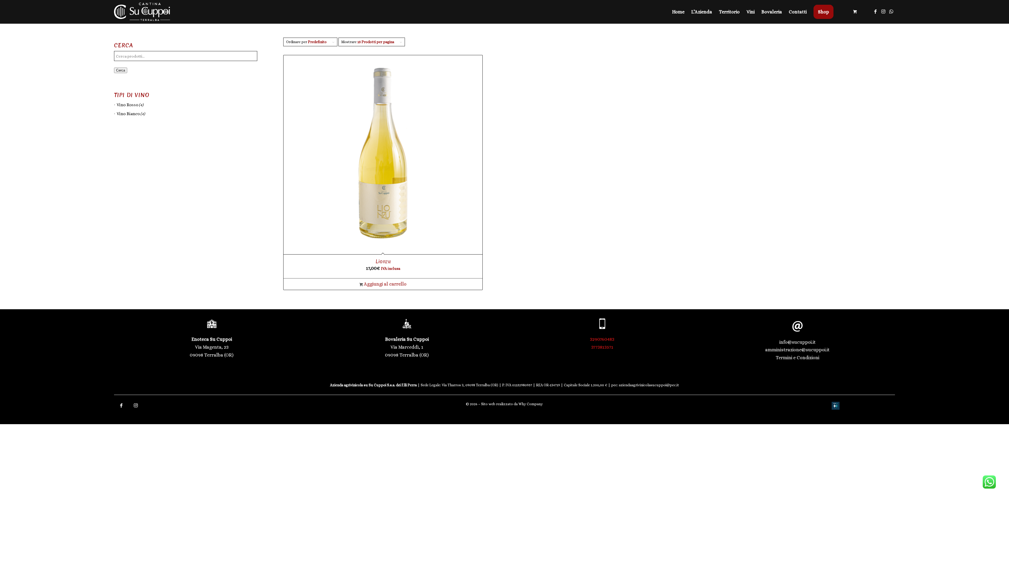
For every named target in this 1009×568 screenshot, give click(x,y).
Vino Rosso (127, 104)
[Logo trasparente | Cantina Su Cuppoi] (142, 12)
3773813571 (602, 347)
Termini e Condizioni (797, 357)
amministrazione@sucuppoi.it (797, 349)
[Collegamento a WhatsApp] (891, 12)
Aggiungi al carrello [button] (384, 284)
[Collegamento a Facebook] (875, 12)
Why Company (530, 404)
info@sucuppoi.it (797, 342)
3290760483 (602, 339)
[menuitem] (678, 12)
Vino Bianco (128, 113)
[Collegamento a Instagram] (883, 12)
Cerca (120, 70)
